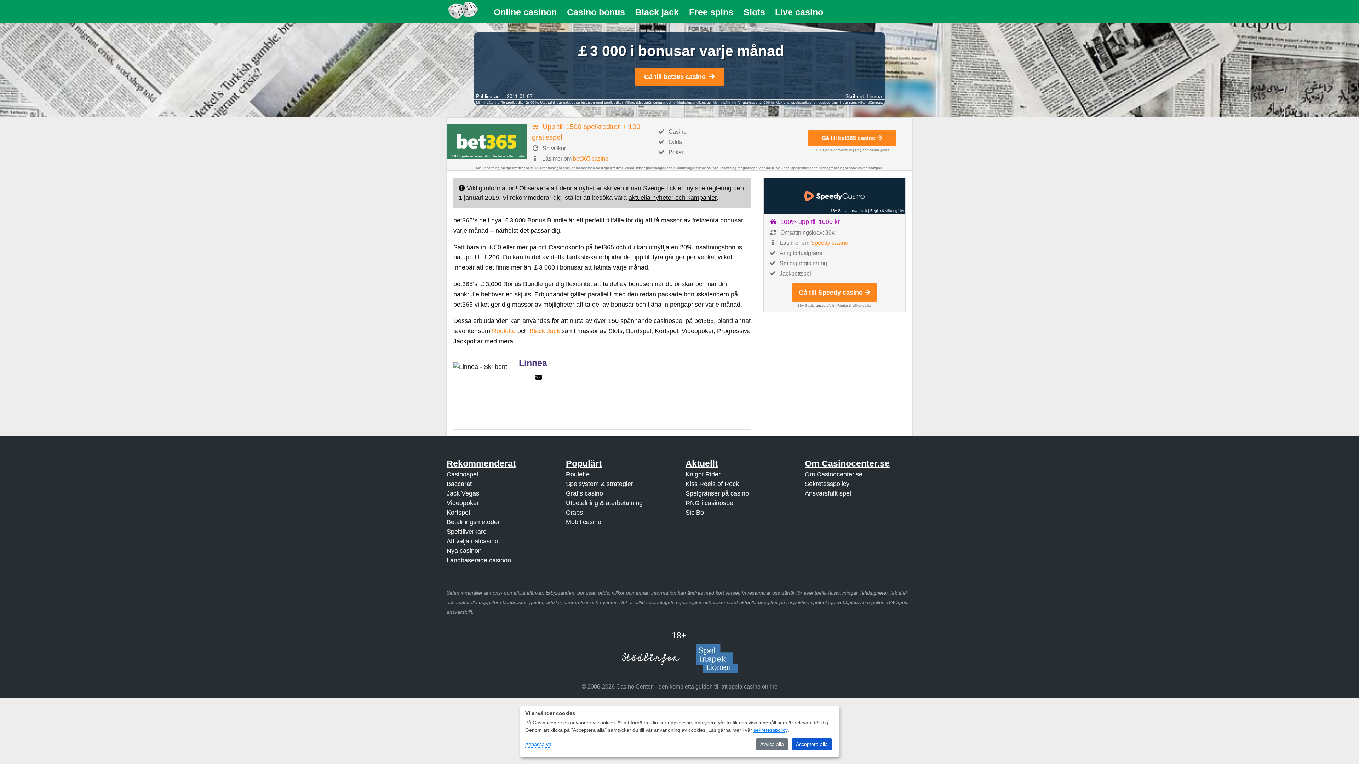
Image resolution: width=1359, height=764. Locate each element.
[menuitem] (525, 12)
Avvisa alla (772, 744)
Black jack (657, 12)
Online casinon (525, 12)
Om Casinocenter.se (833, 474)
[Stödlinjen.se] (650, 659)
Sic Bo (695, 512)
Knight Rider (703, 474)
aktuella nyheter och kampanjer (673, 197)
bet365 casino (590, 159)
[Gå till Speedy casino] (834, 196)
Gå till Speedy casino (831, 292)
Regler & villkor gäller (509, 156)
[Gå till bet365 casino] (487, 141)
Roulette (504, 331)
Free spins (711, 12)
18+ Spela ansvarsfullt (470, 156)
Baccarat (459, 483)
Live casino (799, 12)
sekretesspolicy (770, 730)
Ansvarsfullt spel (828, 493)
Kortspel (458, 512)
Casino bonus (596, 12)
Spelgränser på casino (717, 493)
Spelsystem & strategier (599, 483)
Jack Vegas (463, 493)
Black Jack (544, 331)
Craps (574, 512)
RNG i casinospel (710, 503)
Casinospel (462, 474)
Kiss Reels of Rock (712, 483)
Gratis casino (584, 493)
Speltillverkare (467, 531)
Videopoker (463, 503)
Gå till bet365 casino (675, 76)
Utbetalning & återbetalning (604, 503)
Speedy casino (829, 243)
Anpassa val (538, 744)
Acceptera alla (812, 744)
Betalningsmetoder (473, 522)
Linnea (874, 96)
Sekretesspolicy (827, 483)
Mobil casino (583, 522)
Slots (754, 12)
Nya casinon (464, 550)
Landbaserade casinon (479, 560)
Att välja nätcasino (472, 541)
